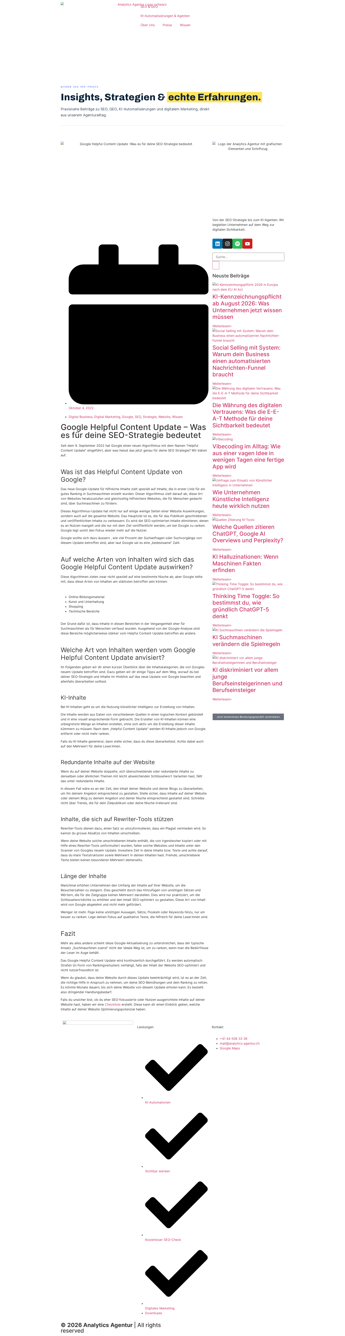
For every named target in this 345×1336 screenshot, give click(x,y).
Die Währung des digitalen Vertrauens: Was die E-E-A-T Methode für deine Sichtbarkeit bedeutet (247, 415)
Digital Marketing (107, 417)
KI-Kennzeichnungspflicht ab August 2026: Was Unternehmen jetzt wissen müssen (247, 306)
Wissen (185, 25)
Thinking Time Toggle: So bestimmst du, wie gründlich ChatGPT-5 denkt (246, 606)
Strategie (150, 417)
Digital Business (80, 417)
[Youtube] (247, 244)
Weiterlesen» (222, 326)
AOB (232, 1324)
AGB (221, 1324)
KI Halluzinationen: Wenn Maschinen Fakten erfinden (245, 563)
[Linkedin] (217, 244)
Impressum (248, 1324)
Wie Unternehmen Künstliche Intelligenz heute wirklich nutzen (241, 499)
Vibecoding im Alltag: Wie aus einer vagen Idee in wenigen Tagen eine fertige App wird (248, 456)
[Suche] (215, 265)
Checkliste (113, 1004)
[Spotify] (237, 244)
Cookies (182, 1329)
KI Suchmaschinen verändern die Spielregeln (246, 640)
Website (164, 417)
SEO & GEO (149, 7)
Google (127, 417)
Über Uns (148, 25)
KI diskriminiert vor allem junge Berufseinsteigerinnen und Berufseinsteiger (247, 679)
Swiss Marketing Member (193, 1324)
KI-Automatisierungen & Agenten (165, 16)
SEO (138, 417)
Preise (167, 25)
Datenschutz (271, 1324)
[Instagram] (227, 244)
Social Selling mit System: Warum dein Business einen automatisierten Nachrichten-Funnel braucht (246, 361)
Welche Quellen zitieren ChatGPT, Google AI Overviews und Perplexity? (247, 533)
